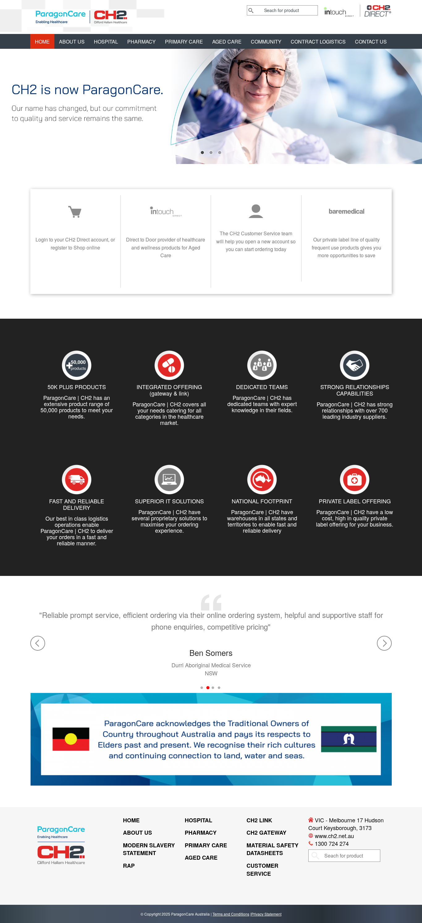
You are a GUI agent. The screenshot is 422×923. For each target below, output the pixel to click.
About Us (72, 41)
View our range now (347, 273)
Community (266, 41)
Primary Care (184, 41)
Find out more (165, 273)
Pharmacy (141, 41)
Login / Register (75, 273)
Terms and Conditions (231, 914)
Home (42, 41)
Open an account (256, 267)
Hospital (106, 41)
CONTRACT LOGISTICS (318, 41)
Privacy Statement (266, 914)
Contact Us (371, 41)
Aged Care (227, 41)
